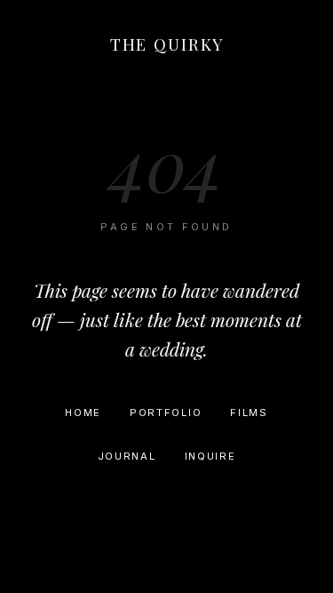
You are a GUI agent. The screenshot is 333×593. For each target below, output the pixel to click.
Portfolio (166, 412)
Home (83, 412)
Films (248, 412)
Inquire (210, 456)
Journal (127, 456)
